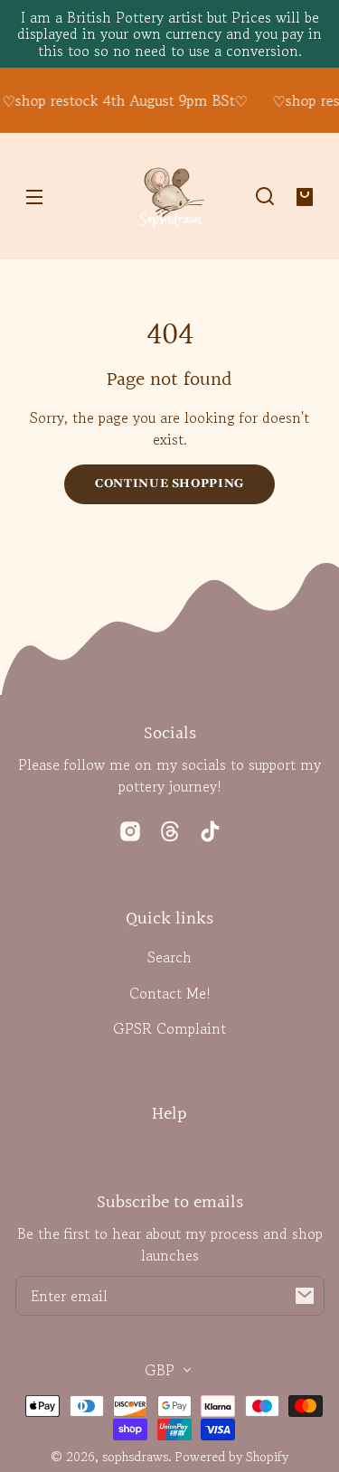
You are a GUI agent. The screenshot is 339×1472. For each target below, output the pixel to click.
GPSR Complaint (169, 1028)
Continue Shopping (169, 483)
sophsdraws (135, 1456)
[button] (265, 196)
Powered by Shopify (231, 1456)
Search (169, 957)
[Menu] (34, 196)
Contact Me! (170, 993)
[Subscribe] (305, 1296)
